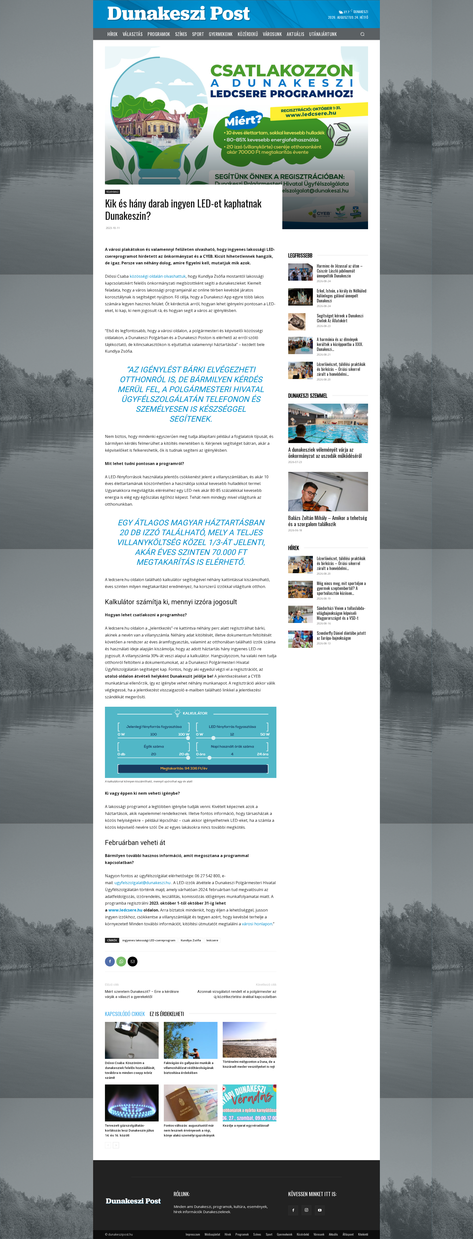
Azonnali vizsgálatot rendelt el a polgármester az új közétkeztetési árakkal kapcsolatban (236, 994)
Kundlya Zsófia (191, 940)
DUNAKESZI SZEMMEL (307, 395)
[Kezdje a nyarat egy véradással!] (249, 1102)
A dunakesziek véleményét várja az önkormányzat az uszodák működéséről (325, 452)
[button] (362, 34)
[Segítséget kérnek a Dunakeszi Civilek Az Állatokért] (296, 321)
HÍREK (293, 547)
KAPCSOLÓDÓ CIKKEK (125, 1013)
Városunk (319, 1234)
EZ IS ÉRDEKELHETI (167, 1013)
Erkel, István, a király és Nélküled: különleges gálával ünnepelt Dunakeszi (342, 296)
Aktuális (333, 1234)
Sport (269, 1234)
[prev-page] (108, 1145)
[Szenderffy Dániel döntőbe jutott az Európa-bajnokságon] (300, 639)
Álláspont (348, 1234)
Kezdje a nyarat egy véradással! (246, 1125)
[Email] (132, 961)
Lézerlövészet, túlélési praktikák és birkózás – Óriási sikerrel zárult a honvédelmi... (341, 369)
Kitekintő (363, 1234)
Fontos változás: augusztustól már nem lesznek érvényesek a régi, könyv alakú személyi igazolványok (189, 1130)
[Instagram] (306, 1210)
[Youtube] (320, 1210)
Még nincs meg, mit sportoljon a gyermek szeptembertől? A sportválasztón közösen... (341, 588)
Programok (242, 1234)
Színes (257, 1234)
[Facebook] (110, 961)
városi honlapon (257, 924)
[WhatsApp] (121, 961)
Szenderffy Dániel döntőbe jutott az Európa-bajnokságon (341, 635)
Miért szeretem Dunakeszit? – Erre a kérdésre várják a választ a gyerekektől (142, 994)
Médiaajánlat (212, 1234)
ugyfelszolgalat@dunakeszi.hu (142, 882)
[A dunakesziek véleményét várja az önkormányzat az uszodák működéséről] (328, 423)
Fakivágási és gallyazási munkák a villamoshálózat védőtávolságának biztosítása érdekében (189, 1068)
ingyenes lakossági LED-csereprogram (148, 940)
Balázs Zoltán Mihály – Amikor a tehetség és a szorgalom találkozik (327, 521)
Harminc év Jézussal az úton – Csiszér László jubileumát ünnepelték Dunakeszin (340, 271)
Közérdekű (112, 191)
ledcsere (212, 940)
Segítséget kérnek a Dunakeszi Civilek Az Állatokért (340, 318)
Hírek (228, 1234)
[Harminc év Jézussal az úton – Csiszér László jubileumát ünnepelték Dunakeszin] (300, 272)
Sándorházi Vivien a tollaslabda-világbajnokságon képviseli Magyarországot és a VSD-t (341, 613)
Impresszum (193, 1234)
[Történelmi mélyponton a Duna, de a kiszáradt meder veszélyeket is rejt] (249, 1040)
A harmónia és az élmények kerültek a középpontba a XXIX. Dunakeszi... (340, 344)
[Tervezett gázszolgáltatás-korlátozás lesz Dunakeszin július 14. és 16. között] (132, 1102)
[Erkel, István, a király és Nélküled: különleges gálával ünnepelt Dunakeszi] (300, 297)
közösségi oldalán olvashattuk (158, 276)
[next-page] (116, 1145)
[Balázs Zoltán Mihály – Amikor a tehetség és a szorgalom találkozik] (328, 491)
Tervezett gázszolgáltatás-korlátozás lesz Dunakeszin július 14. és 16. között (129, 1130)
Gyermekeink (284, 1234)
